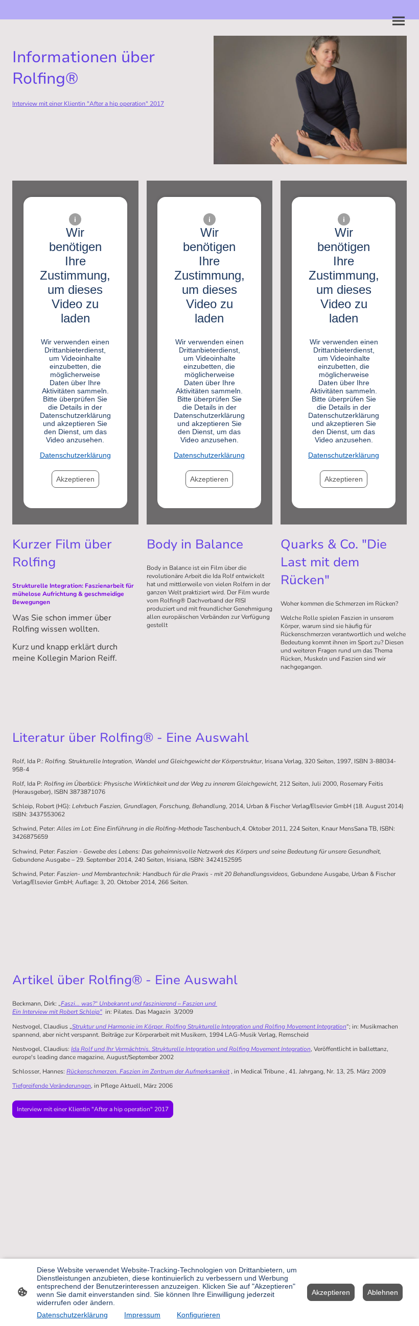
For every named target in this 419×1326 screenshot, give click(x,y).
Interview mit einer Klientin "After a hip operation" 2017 (93, 1109)
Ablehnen (382, 1292)
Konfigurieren (198, 1315)
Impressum (142, 1315)
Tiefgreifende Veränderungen (51, 1086)
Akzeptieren (75, 479)
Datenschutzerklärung (75, 455)
